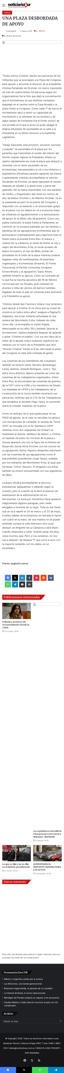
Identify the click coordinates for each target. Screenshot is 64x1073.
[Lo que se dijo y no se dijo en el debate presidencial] (16, 853)
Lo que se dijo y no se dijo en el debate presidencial (15, 865)
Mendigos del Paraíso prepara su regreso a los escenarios (31, 998)
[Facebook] (8, 578)
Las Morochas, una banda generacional (23, 984)
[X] (15, 578)
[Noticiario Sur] (19, 5)
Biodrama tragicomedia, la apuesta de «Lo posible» (28, 988)
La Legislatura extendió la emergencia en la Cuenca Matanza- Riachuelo (47, 834)
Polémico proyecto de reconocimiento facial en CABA (15, 625)
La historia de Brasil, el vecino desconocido (24, 993)
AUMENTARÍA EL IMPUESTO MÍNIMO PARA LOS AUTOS (47, 867)
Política (7, 12)
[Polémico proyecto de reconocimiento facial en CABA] (16, 611)
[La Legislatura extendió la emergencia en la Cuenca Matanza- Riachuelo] (47, 715)
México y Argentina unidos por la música (23, 979)
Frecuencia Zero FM (16, 972)
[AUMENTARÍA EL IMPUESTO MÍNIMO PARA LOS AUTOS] (47, 853)
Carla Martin (11, 31)
